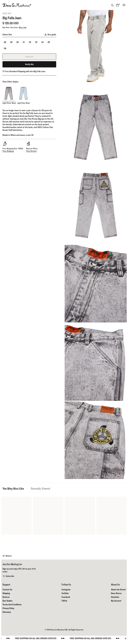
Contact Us (7, 589)
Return (9, 556)
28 (5, 42)
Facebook (66, 597)
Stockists (115, 597)
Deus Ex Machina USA (59, 630)
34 (42, 42)
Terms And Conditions (12, 604)
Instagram (66, 589)
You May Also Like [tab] (13, 488)
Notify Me (29, 64)
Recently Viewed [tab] (40, 488)
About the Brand (118, 589)
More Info (23, 27)
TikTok (64, 600)
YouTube (65, 593)
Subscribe (10, 576)
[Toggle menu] (124, 5)
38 (5, 48)
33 (36, 42)
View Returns (31, 151)
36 (49, 42)
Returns (6, 597)
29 (11, 42)
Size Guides (7, 600)
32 (30, 42)
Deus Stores (116, 593)
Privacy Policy (8, 608)
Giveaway (6, 612)
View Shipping (8, 151)
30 (17, 42)
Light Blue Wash (23, 103)
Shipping (6, 593)
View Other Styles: (10, 81)
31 (24, 42)
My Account (116, 600)
